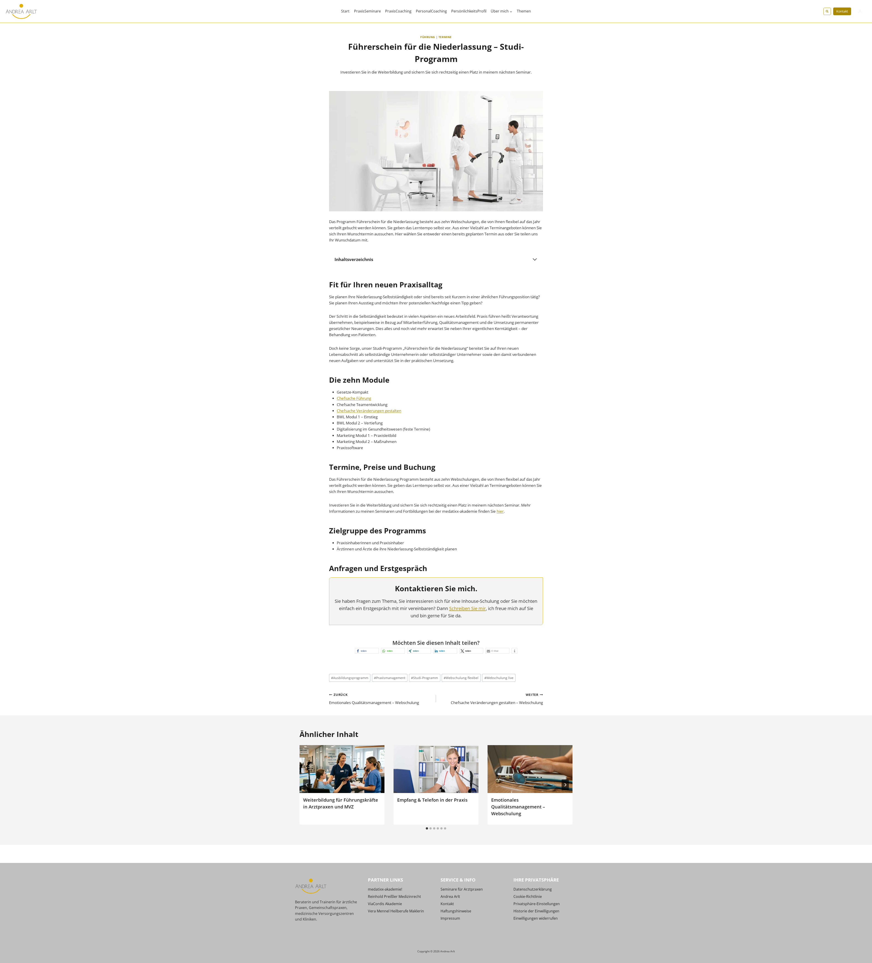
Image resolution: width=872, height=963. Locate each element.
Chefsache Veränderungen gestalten (369, 410)
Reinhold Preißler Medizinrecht (394, 896)
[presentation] (342, 769)
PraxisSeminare (367, 11)
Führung (427, 37)
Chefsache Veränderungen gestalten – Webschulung (497, 698)
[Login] (860, 11)
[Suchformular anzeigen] (827, 11)
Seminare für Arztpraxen (462, 889)
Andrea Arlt (450, 896)
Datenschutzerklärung (532, 889)
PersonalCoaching (431, 11)
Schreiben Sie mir (467, 608)
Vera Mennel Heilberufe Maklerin (396, 911)
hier (500, 511)
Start (345, 11)
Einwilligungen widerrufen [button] (535, 918)
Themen (524, 11)
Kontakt (842, 11)
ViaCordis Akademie (385, 903)
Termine (445, 37)
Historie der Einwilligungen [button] (536, 911)
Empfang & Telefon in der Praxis (432, 800)
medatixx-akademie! (385, 889)
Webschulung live (498, 678)
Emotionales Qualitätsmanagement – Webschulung (374, 698)
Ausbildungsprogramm (349, 678)
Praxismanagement (389, 678)
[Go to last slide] (306, 784)
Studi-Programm (424, 678)
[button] (367, 651)
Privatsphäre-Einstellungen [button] (536, 903)
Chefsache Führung (354, 398)
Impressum (450, 918)
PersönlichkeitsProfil (468, 11)
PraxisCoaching (398, 11)
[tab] (427, 828)
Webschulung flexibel (461, 678)
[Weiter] (565, 784)
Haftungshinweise (456, 911)
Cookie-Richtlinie (527, 896)
